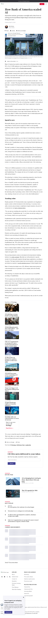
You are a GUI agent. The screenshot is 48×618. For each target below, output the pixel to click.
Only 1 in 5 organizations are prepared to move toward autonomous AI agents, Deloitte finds (23, 520)
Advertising (26, 574)
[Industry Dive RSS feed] (9, 576)
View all (6, 562)
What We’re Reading (16, 589)
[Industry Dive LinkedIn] (2, 576)
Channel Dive (27, 587)
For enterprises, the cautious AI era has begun (21, 507)
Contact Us (14, 579)
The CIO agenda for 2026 (29, 490)
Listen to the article (12, 61)
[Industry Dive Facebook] (4, 576)
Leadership (28, 445)
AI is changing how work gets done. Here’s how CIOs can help (31, 480)
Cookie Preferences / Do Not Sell (30, 613)
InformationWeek (28, 591)
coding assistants (15, 257)
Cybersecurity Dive (28, 589)
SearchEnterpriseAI (28, 595)
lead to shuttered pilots (20, 208)
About (13, 574)
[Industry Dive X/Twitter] (7, 576)
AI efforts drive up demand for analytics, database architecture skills (22, 515)
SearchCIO (26, 593)
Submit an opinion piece (29, 579)
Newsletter (14, 581)
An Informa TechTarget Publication (24, 1)
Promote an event (28, 581)
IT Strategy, (13, 445)
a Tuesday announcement (25, 68)
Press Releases (15, 587)
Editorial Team (15, 576)
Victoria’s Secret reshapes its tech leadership (20, 511)
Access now (8, 612)
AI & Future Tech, (21, 445)
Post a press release (13, 562)
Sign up (11, 463)
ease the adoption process (24, 263)
